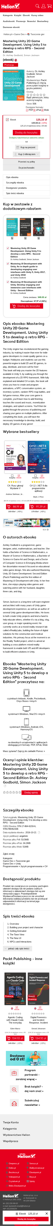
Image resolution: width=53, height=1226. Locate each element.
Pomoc (39, 751)
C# (46, 866)
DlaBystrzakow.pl (36, 1168)
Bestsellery (42, 21)
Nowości (31, 21)
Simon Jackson (34, 75)
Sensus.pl (33, 1163)
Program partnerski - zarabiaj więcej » (28, 1075)
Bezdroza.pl (14, 1172)
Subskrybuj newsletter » (32, 1103)
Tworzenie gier (23, 861)
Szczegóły (15, 182)
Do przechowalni (26, 168)
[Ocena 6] (44, 94)
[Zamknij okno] (46, 1214)
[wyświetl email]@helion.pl (19, 1206)
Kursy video (37, 15)
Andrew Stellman (13, 494)
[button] (48, 456)
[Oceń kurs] (12, 792)
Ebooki (26, 15)
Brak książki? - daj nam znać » (34, 1089)
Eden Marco (15, 1029)
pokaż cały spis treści (18, 948)
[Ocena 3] (34, 94)
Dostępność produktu (16, 188)
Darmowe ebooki (11, 27)
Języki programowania (31, 866)
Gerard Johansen (38, 1029)
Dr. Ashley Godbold (18, 259)
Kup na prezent (28, 147)
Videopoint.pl (14, 1177)
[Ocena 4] (37, 94)
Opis (12, 177)
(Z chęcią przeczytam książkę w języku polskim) (37, 85)
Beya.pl (32, 1177)
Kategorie (8, 15)
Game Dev (8, 861)
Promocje (21, 21)
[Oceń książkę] (37, 94)
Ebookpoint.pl (35, 1172)
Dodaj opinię (31, 792)
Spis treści (15, 193)
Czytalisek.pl (14, 1181)
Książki (17, 15)
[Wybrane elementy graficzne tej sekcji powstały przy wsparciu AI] (48, 530)
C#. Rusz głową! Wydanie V (15, 487)
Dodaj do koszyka (26, 132)
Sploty (32, 1181)
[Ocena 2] (31, 94)
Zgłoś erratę (8, 854)
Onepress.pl (14, 1163)
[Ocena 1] (27, 94)
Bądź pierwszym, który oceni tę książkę (37, 98)
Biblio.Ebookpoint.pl (17, 1186)
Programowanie (10, 866)
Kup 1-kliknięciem (26, 154)
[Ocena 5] (40, 94)
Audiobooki (9, 21)
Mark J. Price (38, 497)
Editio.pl (12, 1168)
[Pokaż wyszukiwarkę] (37, 6)
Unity (18, 863)
